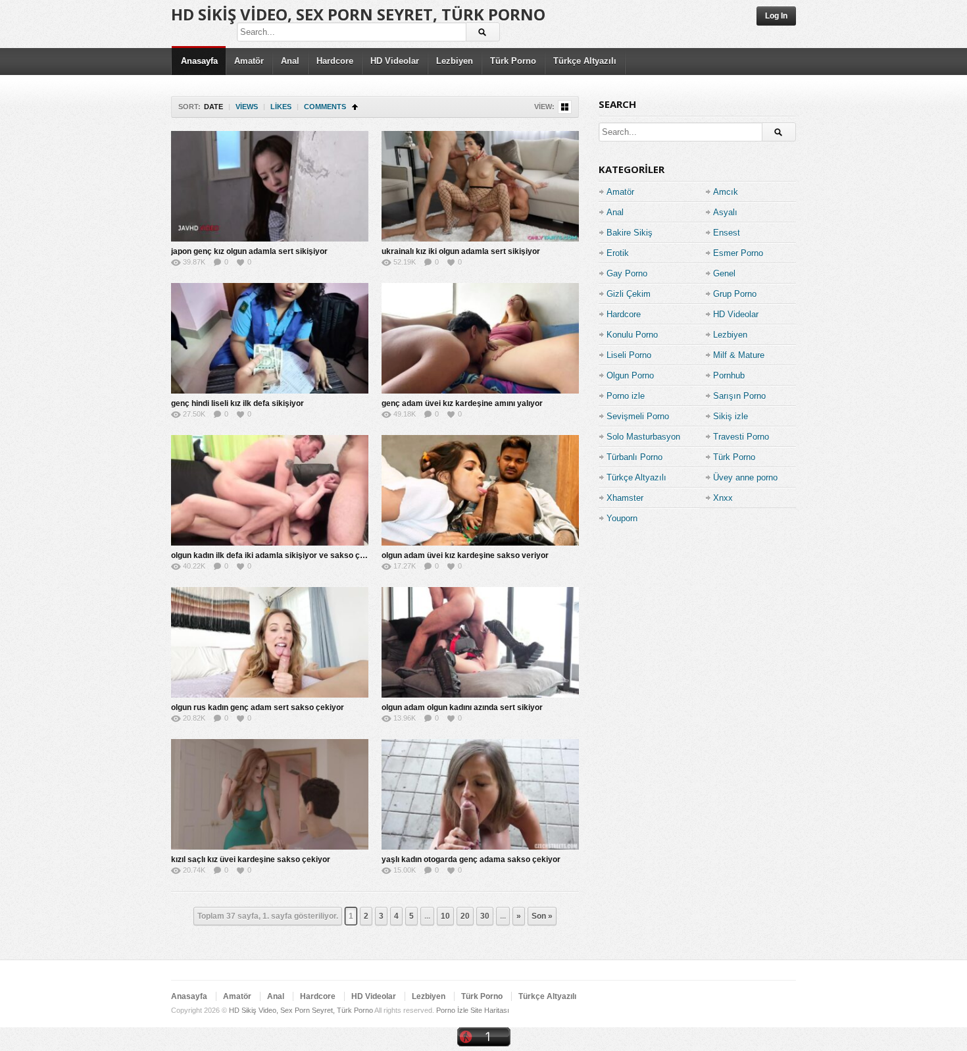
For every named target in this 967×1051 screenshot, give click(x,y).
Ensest (726, 233)
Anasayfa (199, 61)
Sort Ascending (355, 107)
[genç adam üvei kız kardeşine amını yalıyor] (480, 338)
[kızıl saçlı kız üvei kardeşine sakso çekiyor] (269, 794)
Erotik (618, 253)
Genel (724, 273)
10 (445, 916)
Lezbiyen (454, 61)
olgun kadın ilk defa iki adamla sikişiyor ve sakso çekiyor (277, 555)
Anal (290, 61)
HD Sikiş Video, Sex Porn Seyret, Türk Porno (358, 14)
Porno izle (626, 396)
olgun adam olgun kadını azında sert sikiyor (462, 707)
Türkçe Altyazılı (584, 61)
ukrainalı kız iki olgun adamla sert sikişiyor (461, 251)
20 (465, 916)
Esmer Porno (738, 253)
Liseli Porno (629, 355)
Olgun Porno (630, 375)
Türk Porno (513, 61)
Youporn (622, 518)
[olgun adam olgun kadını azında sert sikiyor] (480, 642)
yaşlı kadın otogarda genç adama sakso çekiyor (471, 859)
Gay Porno (627, 273)
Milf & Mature (738, 355)
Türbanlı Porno (634, 457)
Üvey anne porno (745, 477)
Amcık (725, 192)
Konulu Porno (632, 335)
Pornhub (729, 375)
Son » (542, 916)
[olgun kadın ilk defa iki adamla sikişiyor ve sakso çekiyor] (269, 490)
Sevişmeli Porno (638, 416)
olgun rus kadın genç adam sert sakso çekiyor (257, 707)
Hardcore (334, 61)
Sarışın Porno (739, 396)
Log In (776, 15)
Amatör (249, 61)
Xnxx (723, 498)
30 (484, 916)
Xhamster (625, 498)
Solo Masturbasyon (643, 437)
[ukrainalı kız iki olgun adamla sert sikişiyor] (480, 186)
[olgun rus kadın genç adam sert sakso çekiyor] (269, 642)
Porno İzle (452, 1010)
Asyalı (725, 212)
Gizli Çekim (629, 294)
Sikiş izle (730, 416)
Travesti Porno (741, 437)
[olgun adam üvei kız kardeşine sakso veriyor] (480, 490)
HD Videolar (394, 61)
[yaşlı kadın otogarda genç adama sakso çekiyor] (480, 794)
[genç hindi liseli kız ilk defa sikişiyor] (269, 338)
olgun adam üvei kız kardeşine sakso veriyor (465, 555)
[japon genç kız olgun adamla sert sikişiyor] (269, 186)
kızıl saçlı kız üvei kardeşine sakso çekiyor (250, 859)
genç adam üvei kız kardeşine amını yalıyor (462, 403)
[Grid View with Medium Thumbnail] (565, 107)
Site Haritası (489, 1010)
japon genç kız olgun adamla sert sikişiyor (249, 251)
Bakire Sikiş (630, 233)
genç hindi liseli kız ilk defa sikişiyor (237, 403)
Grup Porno (734, 294)
